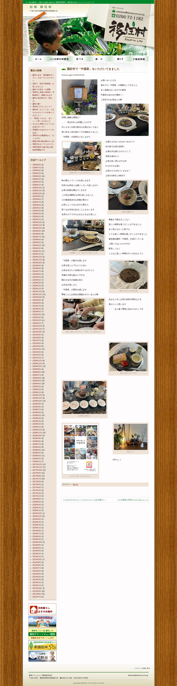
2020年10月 (37, 366)
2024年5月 (36, 242)
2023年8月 (36, 268)
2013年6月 (36, 548)
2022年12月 (37, 291)
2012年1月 (36, 585)
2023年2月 (36, 286)
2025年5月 (36, 208)
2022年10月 (37, 297)
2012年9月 (36, 562)
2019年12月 (37, 395)
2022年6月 (36, 309)
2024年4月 (36, 245)
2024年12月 (37, 222)
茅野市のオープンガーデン (43, 144)
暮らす (119, 58)
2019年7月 (36, 409)
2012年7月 (36, 568)
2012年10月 (37, 559)
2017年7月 (36, 479)
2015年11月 (37, 516)
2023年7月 (36, 271)
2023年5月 (36, 277)
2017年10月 (37, 470)
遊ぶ (99, 58)
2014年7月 (36, 533)
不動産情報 (139, 58)
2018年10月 (37, 436)
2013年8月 (36, 545)
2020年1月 (36, 392)
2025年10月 (37, 193)
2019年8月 (36, 407)
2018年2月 (36, 459)
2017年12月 (37, 464)
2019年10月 (37, 401)
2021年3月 (36, 352)
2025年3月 (36, 214)
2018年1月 (36, 461)
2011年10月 (37, 588)
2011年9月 (36, 591)
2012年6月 (36, 571)
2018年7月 (36, 444)
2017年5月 (36, 484)
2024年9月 (36, 231)
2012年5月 (36, 574)
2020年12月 (37, 361)
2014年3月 (36, 539)
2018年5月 (36, 450)
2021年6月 (36, 343)
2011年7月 (36, 597)
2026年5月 (36, 173)
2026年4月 (36, 176)
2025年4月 (36, 211)
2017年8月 (36, 476)
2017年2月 (36, 493)
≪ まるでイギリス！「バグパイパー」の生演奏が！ (84, 500)
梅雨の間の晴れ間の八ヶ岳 (43, 141)
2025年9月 (36, 196)
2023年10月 (37, 263)
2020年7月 (36, 375)
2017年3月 (36, 490)
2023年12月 (37, 257)
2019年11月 (37, 398)
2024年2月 (36, 251)
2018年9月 (36, 438)
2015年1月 (36, 528)
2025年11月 (37, 191)
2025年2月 (36, 216)
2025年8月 (36, 199)
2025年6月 (36, 205)
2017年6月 (36, 482)
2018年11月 (37, 433)
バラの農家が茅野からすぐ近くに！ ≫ (132, 500)
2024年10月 (37, 228)
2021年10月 (37, 332)
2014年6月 (36, 536)
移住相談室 (58, 58)
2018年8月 (36, 441)
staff (70, 75)
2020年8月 (36, 372)
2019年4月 (36, 418)
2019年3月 (36, 421)
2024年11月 (37, 225)
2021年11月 (37, 329)
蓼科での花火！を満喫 (41, 89)
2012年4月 (36, 577)
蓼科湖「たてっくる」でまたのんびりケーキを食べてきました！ (43, 112)
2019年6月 (36, 412)
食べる (78, 58)
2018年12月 (37, 430)
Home (38, 58)
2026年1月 (36, 185)
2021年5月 (36, 346)
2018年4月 (36, 453)
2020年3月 (36, 386)
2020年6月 (36, 378)
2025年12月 (37, 188)
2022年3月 (36, 317)
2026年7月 (36, 168)
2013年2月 (36, 554)
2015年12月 (37, 513)
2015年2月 (36, 525)
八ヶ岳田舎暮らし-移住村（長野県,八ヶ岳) (129, 28)
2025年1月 (36, 219)
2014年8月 (36, 531)
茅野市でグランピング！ (42, 107)
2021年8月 (36, 338)
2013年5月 (36, 551)
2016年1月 (36, 510)
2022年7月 (36, 306)
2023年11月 (37, 260)
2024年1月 (36, 254)
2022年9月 (36, 300)
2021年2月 (36, 355)
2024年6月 (36, 239)
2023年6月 (36, 274)
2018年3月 (36, 456)
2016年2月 (36, 508)
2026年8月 (36, 165)
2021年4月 (36, 349)
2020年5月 (36, 381)
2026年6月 (36, 170)
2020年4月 (36, 384)
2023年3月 (36, 283)
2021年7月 (36, 340)
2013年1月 (36, 556)
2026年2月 (36, 182)
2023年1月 (36, 289)
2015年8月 (36, 519)
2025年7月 (36, 202)
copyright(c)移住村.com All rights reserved (88, 683)
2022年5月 (36, 312)
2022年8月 (36, 303)
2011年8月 (36, 594)
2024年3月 (36, 248)
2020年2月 (36, 389)
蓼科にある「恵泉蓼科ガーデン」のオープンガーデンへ (43, 78)
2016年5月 (36, 502)
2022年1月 (36, 323)
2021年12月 (37, 326)
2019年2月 (36, 424)
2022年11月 (37, 294)
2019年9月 (36, 404)
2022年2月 (36, 320)
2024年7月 (36, 237)
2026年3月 (36, 179)
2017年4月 (36, 487)
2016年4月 (36, 505)
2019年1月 (36, 427)
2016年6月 (36, 499)
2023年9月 (36, 266)
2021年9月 (36, 335)
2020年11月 (37, 363)
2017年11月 (37, 467)
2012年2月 (36, 582)
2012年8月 (36, 565)
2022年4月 (36, 314)
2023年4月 (36, 280)
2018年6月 (36, 447)
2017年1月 (36, 496)
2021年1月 (36, 358)
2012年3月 (36, 579)
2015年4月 (36, 522)
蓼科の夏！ (36, 104)
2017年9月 (36, 473)
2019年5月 (36, 415)
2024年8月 (36, 234)
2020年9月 (36, 369)
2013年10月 (37, 542)
